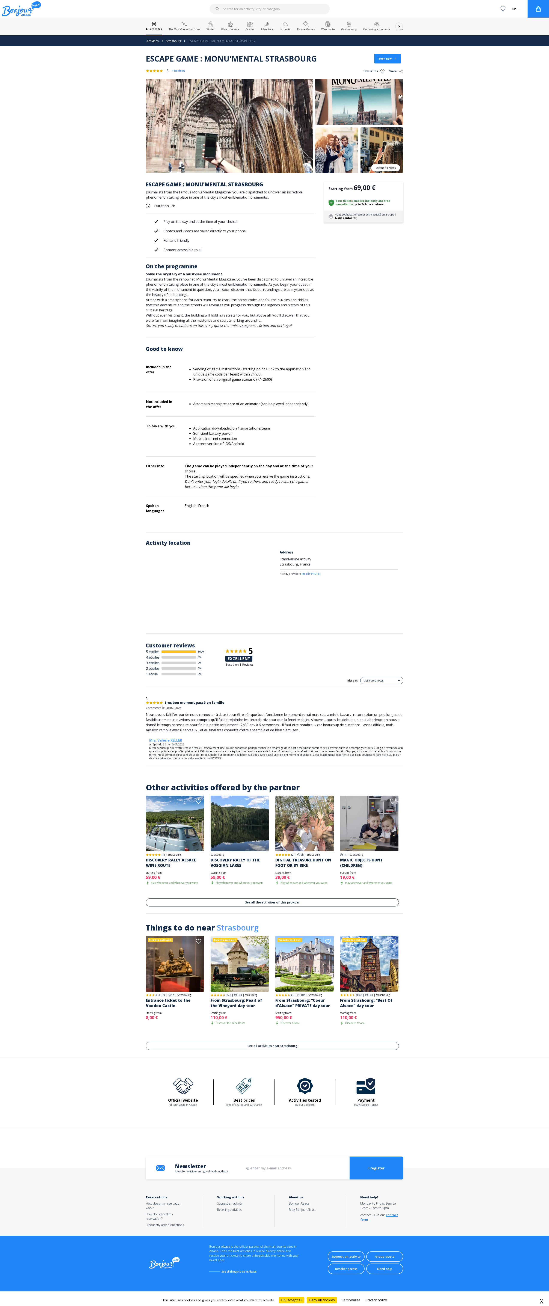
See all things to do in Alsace (239, 1271)
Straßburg (251, 995)
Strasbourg (173, 41)
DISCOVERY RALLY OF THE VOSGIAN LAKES (235, 862)
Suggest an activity (229, 1203)
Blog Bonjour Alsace (302, 1210)
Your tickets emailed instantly (357, 201)
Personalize (350, 1300)
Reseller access (346, 1269)
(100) (359, 995)
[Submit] (218, 9)
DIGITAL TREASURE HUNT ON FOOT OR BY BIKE (303, 862)
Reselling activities (229, 1210)
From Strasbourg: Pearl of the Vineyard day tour (236, 1003)
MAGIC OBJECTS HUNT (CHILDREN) (361, 862)
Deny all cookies (322, 1300)
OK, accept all (291, 1300)
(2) (292, 855)
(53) (228, 995)
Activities (152, 41)
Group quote (384, 1257)
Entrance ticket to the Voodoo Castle (168, 1003)
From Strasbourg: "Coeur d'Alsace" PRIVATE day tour (302, 1003)
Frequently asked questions (165, 1225)
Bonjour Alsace (299, 1203)
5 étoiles (153, 651)
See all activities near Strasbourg (272, 1046)
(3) (292, 995)
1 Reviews (178, 70)
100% (201, 651)
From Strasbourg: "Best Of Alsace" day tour (366, 1003)
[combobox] (270, 9)
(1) (163, 855)
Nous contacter (346, 218)
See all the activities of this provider (272, 902)
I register (376, 1168)
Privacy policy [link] (376, 1300)
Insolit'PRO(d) (311, 574)
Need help (384, 1269)
